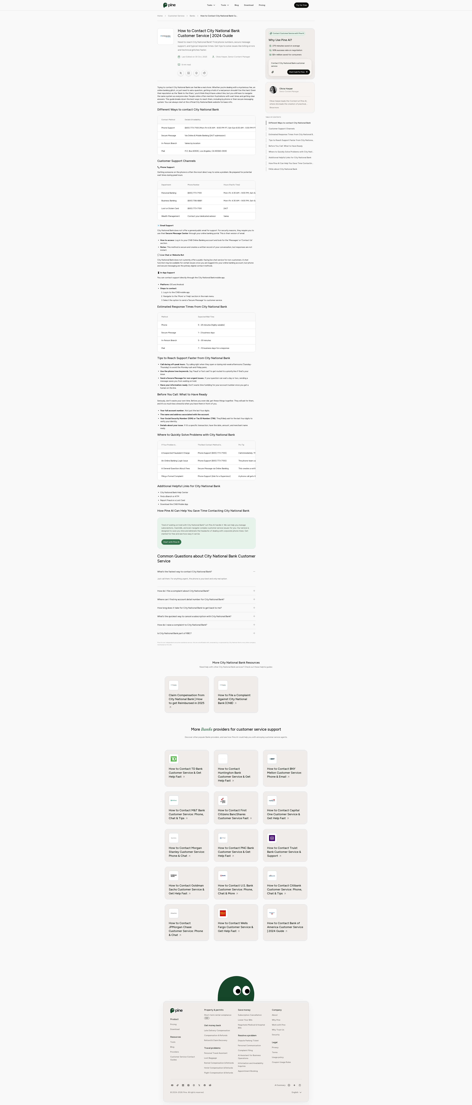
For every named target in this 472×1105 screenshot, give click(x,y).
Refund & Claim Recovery (215, 1040)
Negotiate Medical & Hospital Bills (251, 1026)
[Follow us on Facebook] (205, 1085)
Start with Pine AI (171, 542)
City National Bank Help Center (174, 492)
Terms (275, 1052)
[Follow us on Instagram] (188, 1085)
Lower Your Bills (245, 1020)
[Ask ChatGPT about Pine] (289, 1085)
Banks (192, 16)
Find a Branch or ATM (169, 496)
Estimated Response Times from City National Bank (291, 134)
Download (175, 1029)
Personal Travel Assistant (215, 1053)
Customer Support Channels (282, 128)
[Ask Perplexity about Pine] (300, 1085)
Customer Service (176, 16)
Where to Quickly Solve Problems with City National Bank (291, 152)
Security (276, 1034)
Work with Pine (278, 1025)
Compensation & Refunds (215, 1035)
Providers (174, 1052)
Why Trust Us (278, 1030)
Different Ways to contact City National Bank (290, 123)
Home (160, 16)
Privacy (275, 1047)
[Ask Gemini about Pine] (294, 1085)
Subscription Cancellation (250, 1015)
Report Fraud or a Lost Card (172, 500)
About (275, 1015)
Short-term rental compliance (217, 1015)
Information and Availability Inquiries (250, 1064)
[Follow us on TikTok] (178, 1085)
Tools (223, 5)
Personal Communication (249, 1045)
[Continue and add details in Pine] (272, 72)
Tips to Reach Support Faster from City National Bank (291, 140)
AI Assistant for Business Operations (249, 1056)
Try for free (301, 5)
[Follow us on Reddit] (210, 1085)
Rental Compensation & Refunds (219, 1063)
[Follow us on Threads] (194, 1085)
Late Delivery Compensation (217, 1030)
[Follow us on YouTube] (172, 1085)
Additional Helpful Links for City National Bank (290, 157)
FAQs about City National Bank (283, 169)
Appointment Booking (248, 1071)
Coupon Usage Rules (281, 1062)
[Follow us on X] (199, 1085)
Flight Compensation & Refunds (218, 1073)
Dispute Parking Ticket (248, 1040)
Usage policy (278, 1057)
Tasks (209, 5)
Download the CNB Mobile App (174, 504)
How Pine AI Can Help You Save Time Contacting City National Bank (291, 163)
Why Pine (276, 1020)
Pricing (262, 5)
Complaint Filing (245, 1050)
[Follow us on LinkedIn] (183, 1085)
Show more (274, 108)
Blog (237, 5)
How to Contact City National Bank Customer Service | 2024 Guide (218, 16)
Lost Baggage (210, 1058)
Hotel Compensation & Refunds (218, 1068)
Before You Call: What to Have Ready (286, 146)
